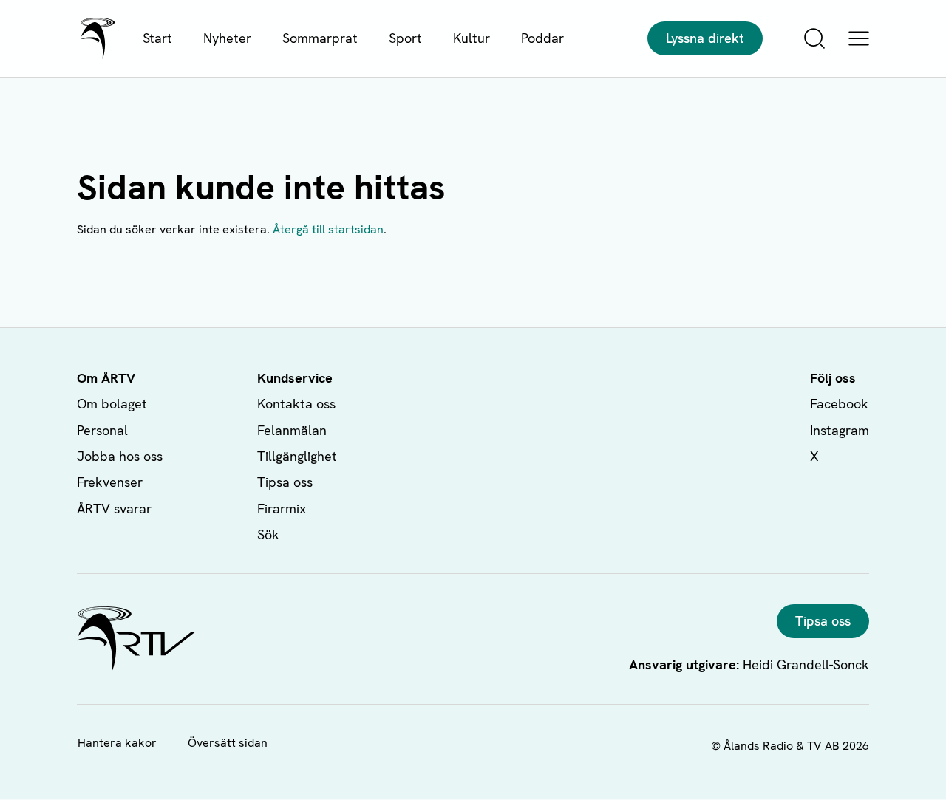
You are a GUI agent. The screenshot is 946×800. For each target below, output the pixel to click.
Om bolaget (112, 403)
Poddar (542, 38)
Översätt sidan (228, 743)
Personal (102, 430)
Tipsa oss (285, 481)
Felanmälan (292, 430)
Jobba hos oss (120, 456)
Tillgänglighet (297, 456)
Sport (405, 38)
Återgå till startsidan (328, 229)
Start (157, 38)
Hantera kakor (117, 743)
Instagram (839, 430)
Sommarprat (320, 38)
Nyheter (227, 38)
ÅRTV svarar (114, 508)
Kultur (471, 38)
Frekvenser (110, 481)
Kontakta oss (296, 403)
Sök (268, 534)
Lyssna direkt (705, 38)
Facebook (839, 403)
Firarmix (281, 508)
